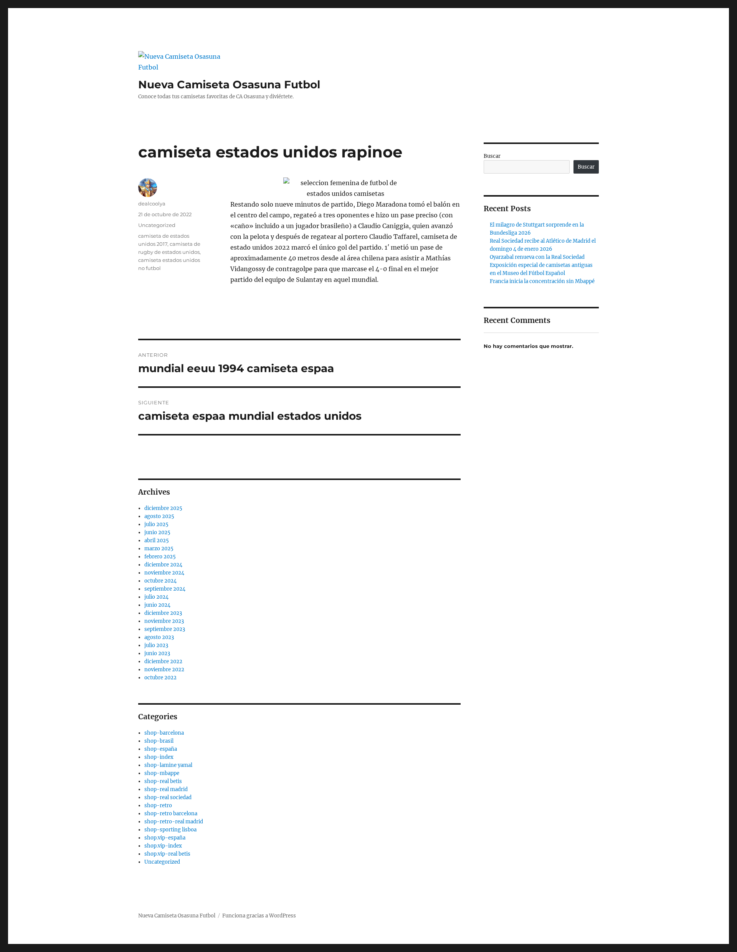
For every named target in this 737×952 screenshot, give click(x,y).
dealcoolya (151, 203)
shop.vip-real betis (167, 854)
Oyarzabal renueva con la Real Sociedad (537, 257)
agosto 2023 (159, 637)
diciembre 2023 (163, 613)
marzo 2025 (159, 548)
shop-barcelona (164, 733)
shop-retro (158, 805)
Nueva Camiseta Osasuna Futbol (229, 84)
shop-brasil (159, 741)
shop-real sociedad (168, 797)
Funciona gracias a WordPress (259, 915)
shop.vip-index (163, 846)
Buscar (492, 156)
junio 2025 (157, 532)
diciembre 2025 (163, 508)
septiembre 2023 (164, 629)
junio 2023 (157, 653)
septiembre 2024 (164, 589)
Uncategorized (156, 225)
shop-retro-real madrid (173, 821)
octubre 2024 (160, 581)
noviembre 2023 (164, 621)
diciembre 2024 (163, 564)
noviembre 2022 (164, 669)
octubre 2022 (160, 677)
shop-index (159, 757)
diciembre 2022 (163, 661)
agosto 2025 (159, 516)
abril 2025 (156, 540)
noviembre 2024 (164, 573)
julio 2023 (156, 645)
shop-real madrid (166, 789)
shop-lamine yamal (168, 765)
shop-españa (160, 749)
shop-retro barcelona (170, 813)
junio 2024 (157, 605)
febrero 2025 (160, 556)
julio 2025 (156, 524)
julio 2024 (156, 597)
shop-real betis (163, 781)
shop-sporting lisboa (170, 829)
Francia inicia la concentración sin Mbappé (542, 281)
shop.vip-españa (164, 837)
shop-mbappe (161, 773)
